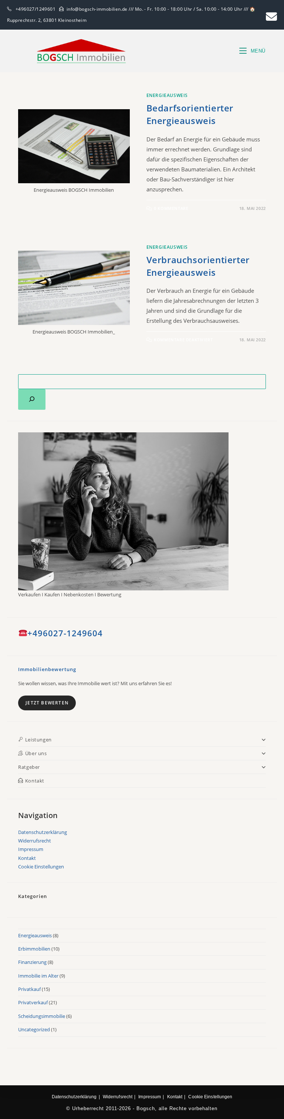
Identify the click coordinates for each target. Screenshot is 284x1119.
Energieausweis (167, 95)
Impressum (30, 849)
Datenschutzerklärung (42, 832)
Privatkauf (29, 989)
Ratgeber (29, 767)
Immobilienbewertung (47, 669)
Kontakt (27, 858)
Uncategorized (34, 1029)
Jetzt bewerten (47, 703)
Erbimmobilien (34, 948)
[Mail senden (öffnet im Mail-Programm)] (270, 16)
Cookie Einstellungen (41, 866)
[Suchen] (31, 399)
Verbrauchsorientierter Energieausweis (198, 266)
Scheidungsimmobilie (41, 1016)
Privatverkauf (33, 1002)
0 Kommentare (171, 208)
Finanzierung (32, 962)
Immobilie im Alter (38, 975)
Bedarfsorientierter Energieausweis (189, 114)
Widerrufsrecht (34, 840)
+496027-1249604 (65, 633)
